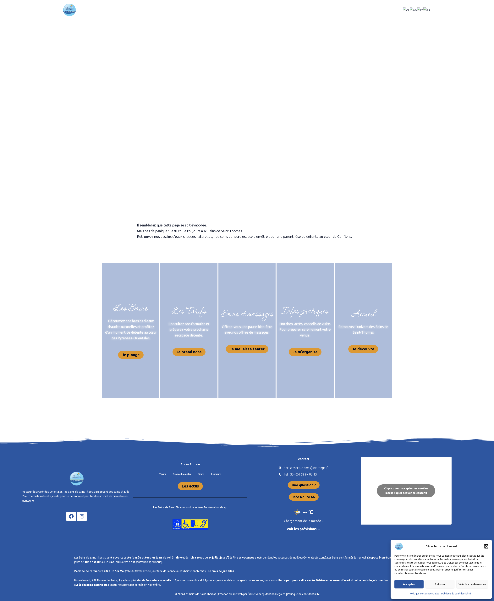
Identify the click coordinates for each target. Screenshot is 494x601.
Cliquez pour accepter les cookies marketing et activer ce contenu (406, 490)
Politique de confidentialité (424, 593)
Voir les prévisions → (304, 529)
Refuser (440, 584)
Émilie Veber (255, 594)
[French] (420, 10)
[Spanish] (426, 10)
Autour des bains (269, 10)
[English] (413, 10)
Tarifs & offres (234, 10)
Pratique (299, 10)
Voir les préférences (472, 584)
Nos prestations (200, 10)
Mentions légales (275, 594)
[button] (486, 546)
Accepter (409, 584)
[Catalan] (406, 10)
